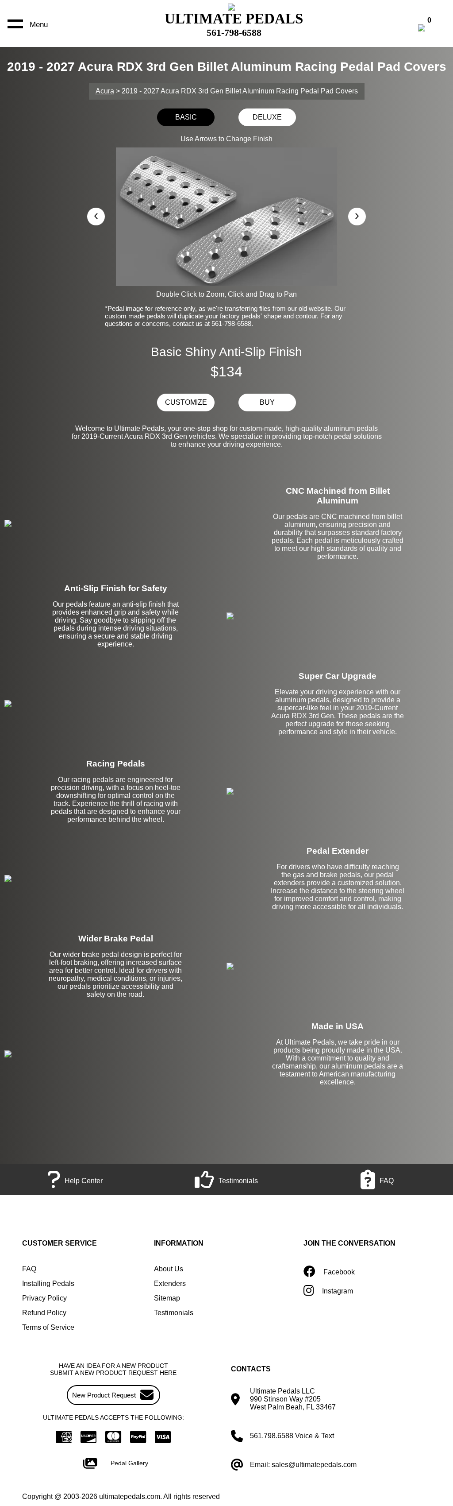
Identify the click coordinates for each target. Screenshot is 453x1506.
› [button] (357, 215)
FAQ (29, 1269)
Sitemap (167, 1298)
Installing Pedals (48, 1283)
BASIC (186, 117)
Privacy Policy (44, 1298)
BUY (267, 402)
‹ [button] (96, 215)
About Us (168, 1269)
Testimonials (173, 1312)
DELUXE (267, 117)
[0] (431, 29)
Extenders (170, 1283)
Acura (105, 91)
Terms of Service (48, 1327)
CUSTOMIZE (186, 402)
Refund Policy (44, 1312)
